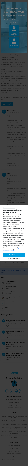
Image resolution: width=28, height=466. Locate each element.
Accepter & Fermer (14, 254)
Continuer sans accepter (9, 207)
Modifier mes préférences (14, 258)
